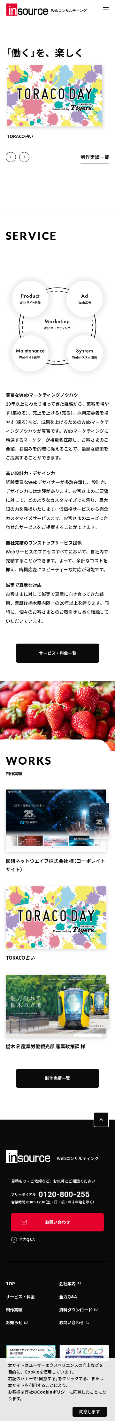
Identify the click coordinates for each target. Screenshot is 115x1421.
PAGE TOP (101, 1120)
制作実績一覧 (94, 157)
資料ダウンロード (75, 1310)
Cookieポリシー (53, 1392)
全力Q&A (27, 1239)
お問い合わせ (57, 1222)
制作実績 (14, 1310)
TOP (10, 1283)
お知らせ (14, 1322)
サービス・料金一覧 (57, 653)
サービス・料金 (20, 1297)
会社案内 (67, 1283)
